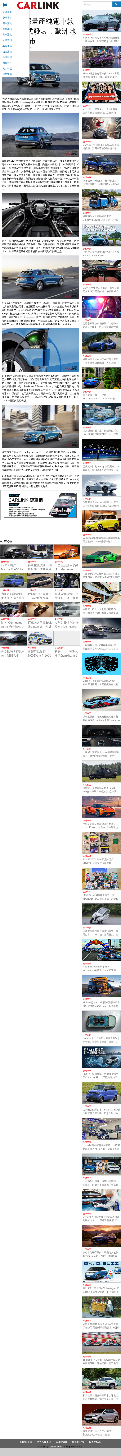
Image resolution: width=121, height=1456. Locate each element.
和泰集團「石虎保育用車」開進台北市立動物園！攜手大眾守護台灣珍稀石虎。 (100, 1399)
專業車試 (7, 29)
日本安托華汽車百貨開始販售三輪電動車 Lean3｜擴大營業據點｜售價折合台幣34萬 (100, 934)
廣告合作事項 (44, 1442)
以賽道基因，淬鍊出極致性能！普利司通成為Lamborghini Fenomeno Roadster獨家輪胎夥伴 (101, 720)
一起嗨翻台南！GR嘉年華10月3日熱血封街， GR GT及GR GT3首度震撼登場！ (101, 648)
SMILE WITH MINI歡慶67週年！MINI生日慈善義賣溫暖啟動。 (99, 861)
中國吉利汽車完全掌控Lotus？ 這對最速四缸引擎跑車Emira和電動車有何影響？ (101, 577)
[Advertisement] (40, 531)
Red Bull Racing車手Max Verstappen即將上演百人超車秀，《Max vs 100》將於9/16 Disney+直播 (100, 972)
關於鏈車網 (26, 1442)
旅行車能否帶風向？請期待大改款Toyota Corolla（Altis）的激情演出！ (100, 1256)
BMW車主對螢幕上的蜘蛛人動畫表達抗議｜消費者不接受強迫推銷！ (101, 146)
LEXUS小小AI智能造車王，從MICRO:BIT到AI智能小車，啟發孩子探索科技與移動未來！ (100, 898)
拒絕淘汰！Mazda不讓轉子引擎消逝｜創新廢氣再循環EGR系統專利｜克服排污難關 (101, 505)
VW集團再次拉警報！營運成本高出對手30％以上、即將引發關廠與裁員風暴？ (101, 1220)
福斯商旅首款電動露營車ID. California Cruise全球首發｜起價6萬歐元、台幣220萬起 (100, 219)
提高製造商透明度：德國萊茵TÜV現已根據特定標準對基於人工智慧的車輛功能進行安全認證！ (100, 434)
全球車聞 (7, 12)
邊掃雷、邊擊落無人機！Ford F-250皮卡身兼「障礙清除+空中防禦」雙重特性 (99, 791)
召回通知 (7, 51)
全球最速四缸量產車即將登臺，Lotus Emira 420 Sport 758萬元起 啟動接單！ (100, 827)
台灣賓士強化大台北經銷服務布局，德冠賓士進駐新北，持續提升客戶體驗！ (100, 612)
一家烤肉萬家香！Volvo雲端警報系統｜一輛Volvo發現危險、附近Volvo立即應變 (101, 755)
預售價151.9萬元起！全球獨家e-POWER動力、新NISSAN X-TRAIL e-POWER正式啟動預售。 (101, 184)
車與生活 (7, 45)
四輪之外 (7, 62)
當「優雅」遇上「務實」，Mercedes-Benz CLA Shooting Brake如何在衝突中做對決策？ (99, 398)
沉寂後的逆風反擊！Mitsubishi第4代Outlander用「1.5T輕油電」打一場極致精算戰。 (101, 1077)
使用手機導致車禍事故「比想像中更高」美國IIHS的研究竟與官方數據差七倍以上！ (100, 327)
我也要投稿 (95, 1442)
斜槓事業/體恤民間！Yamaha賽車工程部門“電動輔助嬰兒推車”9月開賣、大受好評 (101, 1327)
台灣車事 (7, 17)
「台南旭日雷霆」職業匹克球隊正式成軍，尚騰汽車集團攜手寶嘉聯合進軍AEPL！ (100, 1184)
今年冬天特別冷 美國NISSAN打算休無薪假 (67, 626)
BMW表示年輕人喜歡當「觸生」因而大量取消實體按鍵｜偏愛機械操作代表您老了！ (101, 291)
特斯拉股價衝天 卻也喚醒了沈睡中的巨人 (40, 569)
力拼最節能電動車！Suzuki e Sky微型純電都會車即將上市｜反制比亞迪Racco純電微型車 (101, 1113)
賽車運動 (7, 34)
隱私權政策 (78, 1442)
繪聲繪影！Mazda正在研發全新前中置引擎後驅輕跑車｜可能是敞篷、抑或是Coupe (100, 362)
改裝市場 (7, 40)
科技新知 (7, 57)
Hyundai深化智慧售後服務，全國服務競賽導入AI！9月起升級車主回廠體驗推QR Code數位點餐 (101, 1148)
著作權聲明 (62, 1442)
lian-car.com (55, 1446)
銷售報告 (7, 74)
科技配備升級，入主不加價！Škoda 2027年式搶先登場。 (98, 1432)
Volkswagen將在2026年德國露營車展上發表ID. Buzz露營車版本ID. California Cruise (101, 541)
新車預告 (7, 23)
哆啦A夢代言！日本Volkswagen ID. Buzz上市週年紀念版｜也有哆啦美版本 (101, 1291)
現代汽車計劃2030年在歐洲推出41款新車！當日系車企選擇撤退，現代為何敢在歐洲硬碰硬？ (101, 470)
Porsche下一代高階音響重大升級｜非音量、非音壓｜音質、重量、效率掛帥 (101, 1041)
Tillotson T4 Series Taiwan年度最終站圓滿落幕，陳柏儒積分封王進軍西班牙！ (101, 1363)
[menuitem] (6, 4)
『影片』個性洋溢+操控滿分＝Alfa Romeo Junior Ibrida (101, 253)
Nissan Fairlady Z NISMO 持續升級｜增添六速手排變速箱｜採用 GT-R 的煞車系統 (101, 41)
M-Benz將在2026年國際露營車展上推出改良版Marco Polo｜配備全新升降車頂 (101, 1006)
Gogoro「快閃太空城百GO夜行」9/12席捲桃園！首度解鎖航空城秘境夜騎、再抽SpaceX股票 (100, 684)
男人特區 (7, 68)
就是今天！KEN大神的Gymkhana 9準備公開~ (66, 655)
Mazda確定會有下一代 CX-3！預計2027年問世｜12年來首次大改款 (101, 75)
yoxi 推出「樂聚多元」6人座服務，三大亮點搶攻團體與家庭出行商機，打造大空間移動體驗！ (101, 112)
